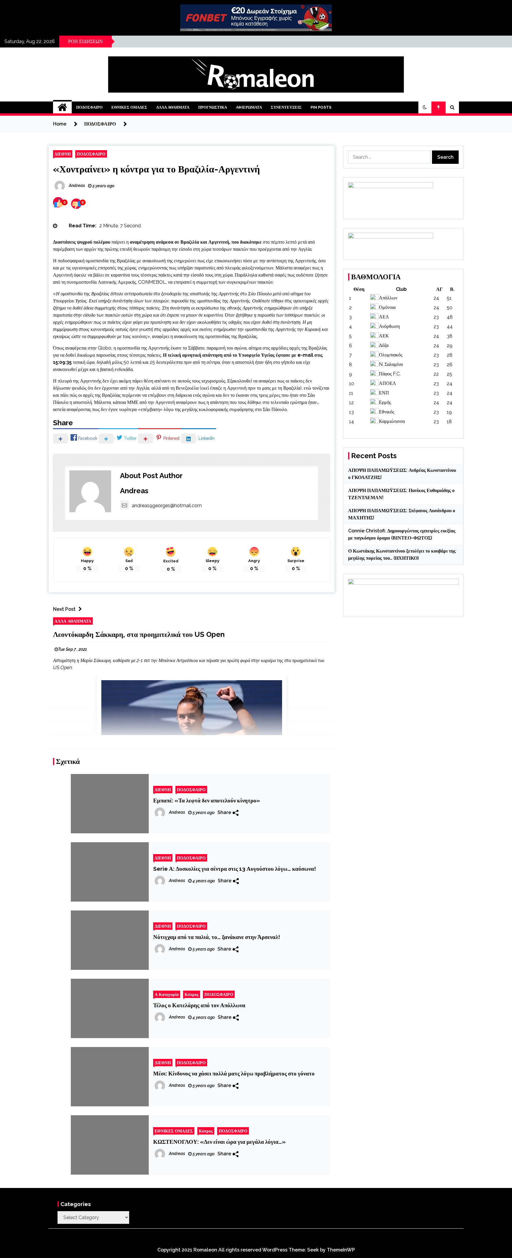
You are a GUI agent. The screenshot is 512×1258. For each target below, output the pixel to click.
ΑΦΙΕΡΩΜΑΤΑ (249, 107)
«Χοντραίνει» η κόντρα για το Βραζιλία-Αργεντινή (156, 169)
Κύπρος (192, 994)
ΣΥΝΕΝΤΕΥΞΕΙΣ (286, 107)
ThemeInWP (341, 1250)
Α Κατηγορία (167, 994)
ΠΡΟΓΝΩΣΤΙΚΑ (212, 107)
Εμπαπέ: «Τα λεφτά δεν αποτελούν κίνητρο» (206, 800)
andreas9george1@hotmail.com (167, 505)
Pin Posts (321, 107)
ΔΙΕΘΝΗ (63, 153)
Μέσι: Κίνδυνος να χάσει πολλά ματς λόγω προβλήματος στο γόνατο (234, 1073)
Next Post (64, 609)
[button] (424, 107)
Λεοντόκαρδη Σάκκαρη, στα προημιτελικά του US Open (139, 634)
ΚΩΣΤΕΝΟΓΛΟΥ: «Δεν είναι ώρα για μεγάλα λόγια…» (219, 1141)
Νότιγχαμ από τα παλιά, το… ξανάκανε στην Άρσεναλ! (216, 937)
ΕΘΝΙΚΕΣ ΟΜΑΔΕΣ (129, 107)
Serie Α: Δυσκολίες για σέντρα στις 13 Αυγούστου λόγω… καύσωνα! (234, 868)
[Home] (62, 107)
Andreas (134, 490)
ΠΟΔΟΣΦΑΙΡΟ (89, 107)
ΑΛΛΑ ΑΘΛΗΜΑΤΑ (172, 107)
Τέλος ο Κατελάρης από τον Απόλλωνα (199, 1005)
